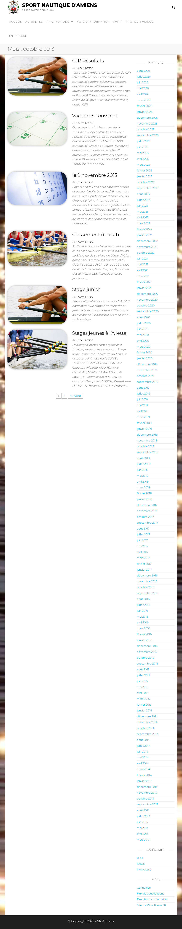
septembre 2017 (147, 522)
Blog (140, 857)
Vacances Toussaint (94, 116)
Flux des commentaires (152, 899)
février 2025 (144, 170)
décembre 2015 (147, 646)
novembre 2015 (147, 651)
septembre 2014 (147, 734)
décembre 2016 (147, 575)
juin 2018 (142, 470)
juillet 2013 (143, 816)
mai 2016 (142, 616)
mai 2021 (142, 264)
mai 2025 (143, 153)
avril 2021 (142, 270)
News (140, 863)
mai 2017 (142, 546)
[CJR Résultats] (37, 76)
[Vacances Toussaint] (37, 128)
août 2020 (143, 317)
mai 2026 (143, 88)
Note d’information (93, 21)
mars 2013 (143, 839)
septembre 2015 (147, 663)
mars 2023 (143, 223)
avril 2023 (143, 217)
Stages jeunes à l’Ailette (99, 333)
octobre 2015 (145, 657)
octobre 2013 (145, 798)
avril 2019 (142, 411)
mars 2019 (143, 417)
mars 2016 (143, 628)
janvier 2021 (144, 288)
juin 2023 (142, 205)
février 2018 (144, 493)
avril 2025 (143, 158)
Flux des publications (150, 893)
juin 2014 (142, 751)
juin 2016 (142, 610)
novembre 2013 (147, 792)
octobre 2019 (145, 376)
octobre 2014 (145, 728)
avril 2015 (142, 693)
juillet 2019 (143, 393)
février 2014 (144, 775)
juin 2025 (142, 147)
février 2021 (144, 282)
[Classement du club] (37, 248)
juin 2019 (142, 399)
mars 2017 (143, 558)
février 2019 (144, 423)
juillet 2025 (144, 141)
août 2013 (143, 810)
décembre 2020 (147, 293)
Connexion (144, 887)
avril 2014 (143, 763)
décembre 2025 (147, 117)
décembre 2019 (147, 364)
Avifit (117, 21)
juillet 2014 (143, 745)
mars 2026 (143, 100)
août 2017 (143, 528)
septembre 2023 (147, 188)
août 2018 (143, 458)
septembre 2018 (147, 452)
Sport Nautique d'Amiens (59, 5)
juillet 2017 (143, 534)
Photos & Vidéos (140, 21)
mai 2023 (142, 211)
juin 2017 (142, 540)
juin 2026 (142, 82)
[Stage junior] (37, 304)
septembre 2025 (148, 135)
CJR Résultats (88, 61)
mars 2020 (143, 346)
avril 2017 (142, 552)
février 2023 (144, 229)
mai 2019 (142, 405)
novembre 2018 (147, 440)
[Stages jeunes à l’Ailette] (37, 349)
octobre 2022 (145, 252)
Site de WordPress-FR (151, 905)
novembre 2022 (147, 246)
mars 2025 (143, 164)
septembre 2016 (147, 593)
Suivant (75, 396)
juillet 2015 (143, 675)
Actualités (34, 21)
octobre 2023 (145, 182)
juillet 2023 (143, 200)
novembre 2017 (147, 511)
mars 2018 (143, 487)
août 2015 (143, 669)
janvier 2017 (144, 569)
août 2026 (143, 70)
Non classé (144, 869)
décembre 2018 (147, 434)
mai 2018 (142, 475)
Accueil (15, 21)
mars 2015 (143, 698)
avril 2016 (142, 622)
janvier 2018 (144, 499)
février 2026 (144, 106)
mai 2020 (143, 335)
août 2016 (143, 599)
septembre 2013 (147, 804)
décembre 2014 (147, 716)
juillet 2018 (143, 464)
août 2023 (143, 194)
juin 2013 (142, 822)
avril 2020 (143, 340)
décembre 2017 (147, 505)
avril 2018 (143, 481)
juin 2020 (142, 329)
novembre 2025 (147, 123)
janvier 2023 (144, 235)
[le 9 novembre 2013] (37, 188)
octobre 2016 (145, 587)
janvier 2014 (144, 781)
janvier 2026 (144, 111)
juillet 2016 (143, 605)
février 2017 (144, 563)
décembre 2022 (147, 241)
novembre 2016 (147, 581)
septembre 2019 (147, 381)
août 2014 (143, 740)
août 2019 (143, 387)
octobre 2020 (146, 305)
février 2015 (144, 704)
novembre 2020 (147, 299)
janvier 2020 (144, 358)
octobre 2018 (145, 446)
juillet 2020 (144, 323)
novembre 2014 (147, 722)
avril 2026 (143, 94)
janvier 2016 (144, 640)
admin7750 (85, 68)
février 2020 (144, 352)
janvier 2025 (144, 176)
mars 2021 (143, 276)
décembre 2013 (147, 786)
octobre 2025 (145, 129)
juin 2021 (142, 258)
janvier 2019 (144, 428)
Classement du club (95, 234)
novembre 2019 (147, 370)
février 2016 (144, 634)
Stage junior (86, 289)
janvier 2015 (144, 710)
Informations (58, 21)
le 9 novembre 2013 (94, 175)
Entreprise (18, 36)
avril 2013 (142, 833)
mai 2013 (142, 828)
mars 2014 (143, 769)
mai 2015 (142, 687)
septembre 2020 (148, 311)
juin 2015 (142, 681)
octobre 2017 (145, 516)
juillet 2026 (144, 76)
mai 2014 (142, 757)
